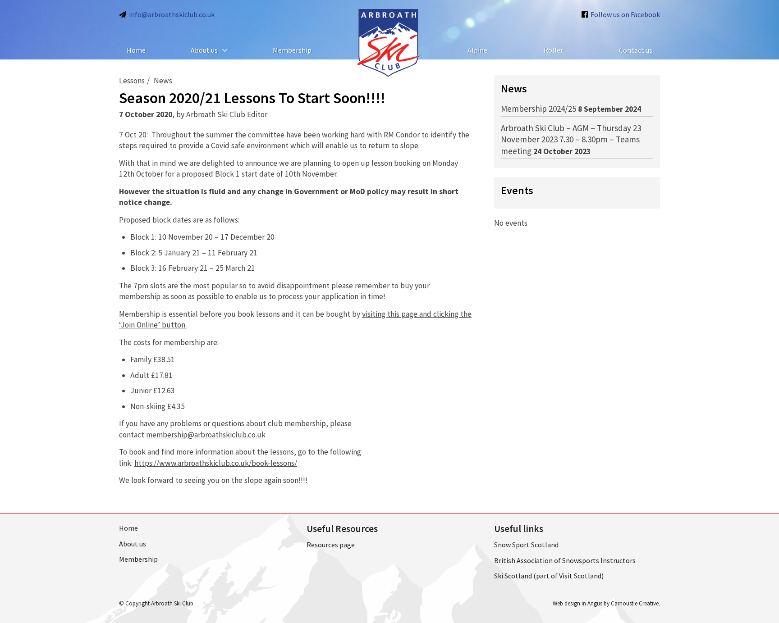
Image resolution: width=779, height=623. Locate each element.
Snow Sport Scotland (526, 544)
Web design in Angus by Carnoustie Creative (606, 603)
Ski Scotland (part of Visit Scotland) (549, 575)
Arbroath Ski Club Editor (226, 114)
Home (136, 50)
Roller (553, 50)
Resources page (331, 544)
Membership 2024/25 (538, 108)
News (163, 81)
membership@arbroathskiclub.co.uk (206, 435)
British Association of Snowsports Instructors (565, 560)
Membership (292, 50)
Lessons (132, 81)
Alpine (477, 50)
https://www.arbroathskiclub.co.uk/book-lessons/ (215, 463)
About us (204, 50)
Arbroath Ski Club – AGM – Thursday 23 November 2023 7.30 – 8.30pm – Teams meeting (571, 139)
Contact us (635, 50)
